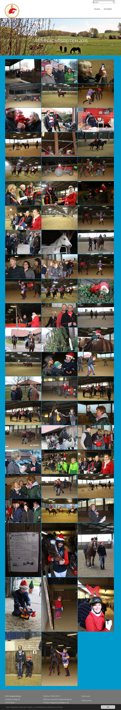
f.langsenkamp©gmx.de (59, 702)
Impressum (85, 696)
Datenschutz (86, 700)
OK (108, 707)
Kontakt (108, 9)
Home (97, 9)
